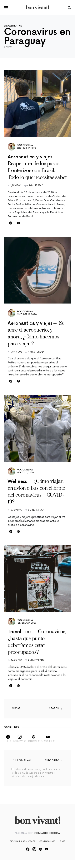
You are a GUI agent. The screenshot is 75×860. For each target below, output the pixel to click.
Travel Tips (19, 632)
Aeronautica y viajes (30, 157)
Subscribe (52, 760)
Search (54, 708)
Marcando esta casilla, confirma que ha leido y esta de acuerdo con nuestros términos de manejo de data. (36, 773)
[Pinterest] (40, 849)
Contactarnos (47, 841)
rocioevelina (25, 145)
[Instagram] (34, 849)
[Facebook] (27, 849)
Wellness (17, 481)
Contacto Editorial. (47, 833)
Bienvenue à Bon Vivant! (22, 841)
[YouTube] (46, 849)
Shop (62, 841)
